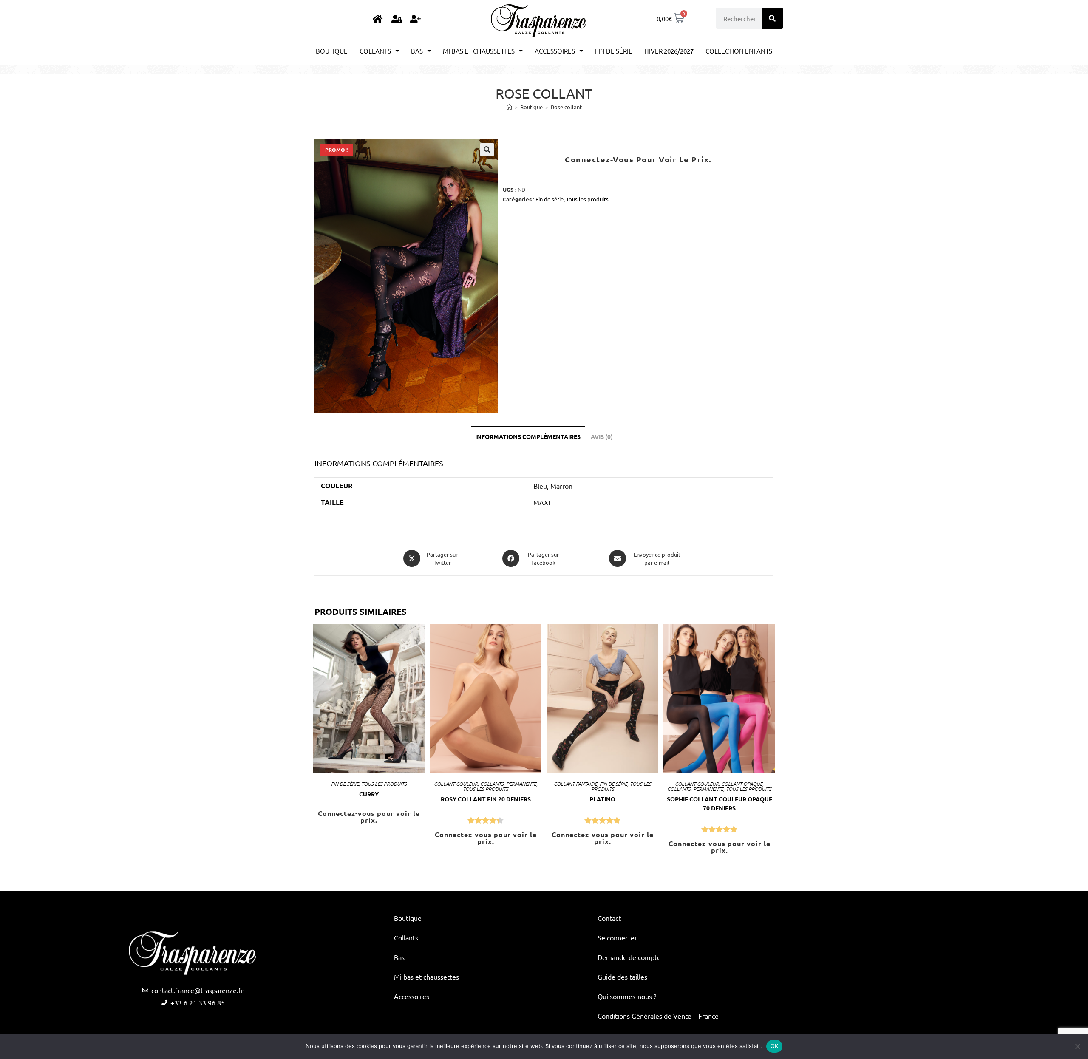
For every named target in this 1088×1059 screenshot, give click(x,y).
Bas (417, 51)
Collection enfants (739, 51)
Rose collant (566, 106)
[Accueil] (509, 106)
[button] (487, 149)
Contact (609, 918)
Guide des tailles (622, 976)
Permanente (521, 783)
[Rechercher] (772, 18)
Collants (375, 51)
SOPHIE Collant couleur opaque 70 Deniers (719, 803)
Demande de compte (629, 957)
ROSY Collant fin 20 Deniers (486, 799)
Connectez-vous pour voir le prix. (638, 159)
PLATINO (602, 799)
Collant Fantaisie (575, 783)
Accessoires (555, 51)
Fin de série (613, 51)
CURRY (369, 794)
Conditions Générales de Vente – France (658, 1015)
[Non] (1077, 1046)
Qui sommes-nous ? (627, 996)
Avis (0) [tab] (602, 436)
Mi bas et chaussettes (479, 51)
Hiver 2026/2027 (669, 51)
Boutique (332, 51)
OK (775, 1045)
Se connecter (617, 937)
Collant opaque (741, 783)
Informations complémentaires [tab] (528, 436)
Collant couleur (456, 783)
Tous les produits (587, 199)
